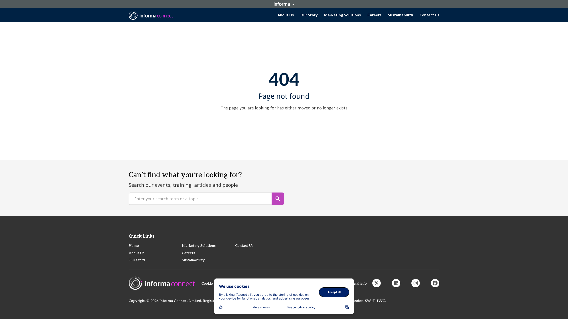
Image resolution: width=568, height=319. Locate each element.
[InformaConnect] (376, 283)
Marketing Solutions (199, 246)
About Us (136, 253)
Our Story (137, 260)
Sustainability (193, 260)
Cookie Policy (212, 284)
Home (134, 246)
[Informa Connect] (396, 283)
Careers (188, 253)
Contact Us (244, 246)
